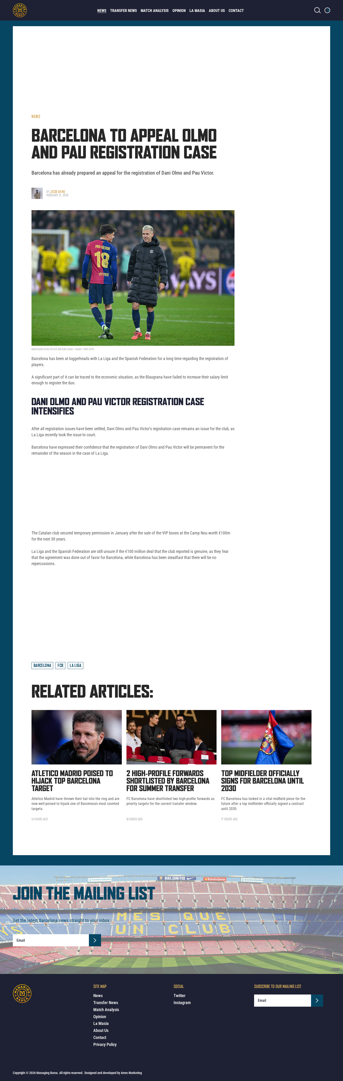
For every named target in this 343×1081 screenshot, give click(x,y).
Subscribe (95, 940)
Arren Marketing (131, 1073)
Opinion (179, 10)
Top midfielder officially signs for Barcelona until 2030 (262, 781)
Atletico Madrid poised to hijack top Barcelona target (72, 781)
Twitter (180, 995)
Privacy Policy (105, 1044)
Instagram (182, 1002)
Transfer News (123, 10)
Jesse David (57, 192)
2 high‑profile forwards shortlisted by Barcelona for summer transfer (167, 781)
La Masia (197, 10)
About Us (217, 10)
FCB (60, 665)
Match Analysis (155, 10)
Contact (236, 10)
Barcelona (42, 665)
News (101, 10)
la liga (75, 665)
